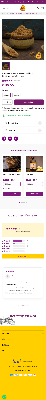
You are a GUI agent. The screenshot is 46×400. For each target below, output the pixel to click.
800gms (6, 95)
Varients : (5, 90)
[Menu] (4, 7)
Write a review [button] (23, 256)
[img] (10, 271)
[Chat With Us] (4, 397)
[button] (7, 81)
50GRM (16, 95)
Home (4, 13)
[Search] (8, 8)
